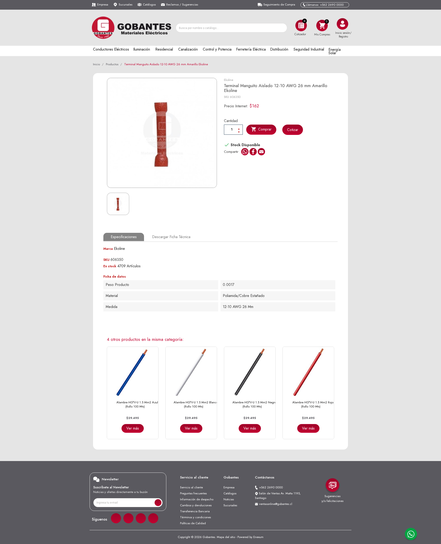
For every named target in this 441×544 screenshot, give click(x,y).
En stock (109, 266)
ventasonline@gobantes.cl (275, 504)
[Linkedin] (141, 518)
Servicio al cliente (191, 487)
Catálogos (149, 4)
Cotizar (292, 129)
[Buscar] (282, 27)
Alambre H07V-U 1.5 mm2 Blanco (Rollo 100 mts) (196, 404)
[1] (158, 502)
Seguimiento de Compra (279, 4)
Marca (108, 248)
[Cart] (322, 25)
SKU (226, 97)
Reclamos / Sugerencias (182, 4)
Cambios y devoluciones (196, 505)
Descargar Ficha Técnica (171, 236)
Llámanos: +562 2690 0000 (325, 5)
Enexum (258, 537)
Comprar (261, 129)
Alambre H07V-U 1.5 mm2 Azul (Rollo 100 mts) (137, 404)
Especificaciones (124, 236)
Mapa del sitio (226, 537)
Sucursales (125, 4)
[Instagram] (128, 518)
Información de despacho (196, 499)
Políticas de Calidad (193, 523)
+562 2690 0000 (271, 487)
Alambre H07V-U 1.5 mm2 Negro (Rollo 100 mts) (254, 404)
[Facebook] (116, 518)
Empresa (102, 4)
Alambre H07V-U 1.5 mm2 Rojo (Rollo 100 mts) (313, 404)
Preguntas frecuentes (193, 493)
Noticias (228, 499)
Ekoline (228, 80)
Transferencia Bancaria (195, 511)
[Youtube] (153, 518)
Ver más (132, 428)
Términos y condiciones (195, 517)
